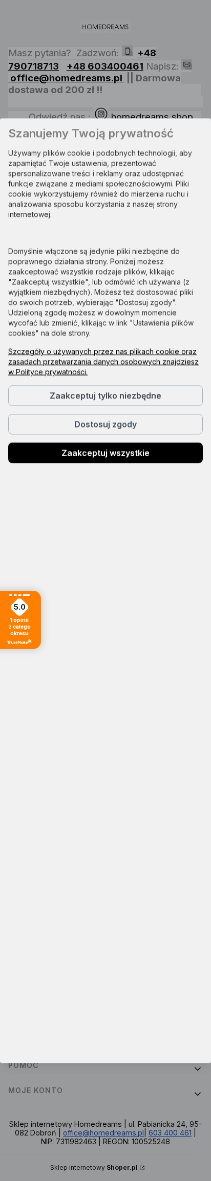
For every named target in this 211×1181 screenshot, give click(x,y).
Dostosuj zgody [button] (105, 424)
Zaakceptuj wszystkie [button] (105, 453)
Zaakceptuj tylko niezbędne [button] (105, 395)
